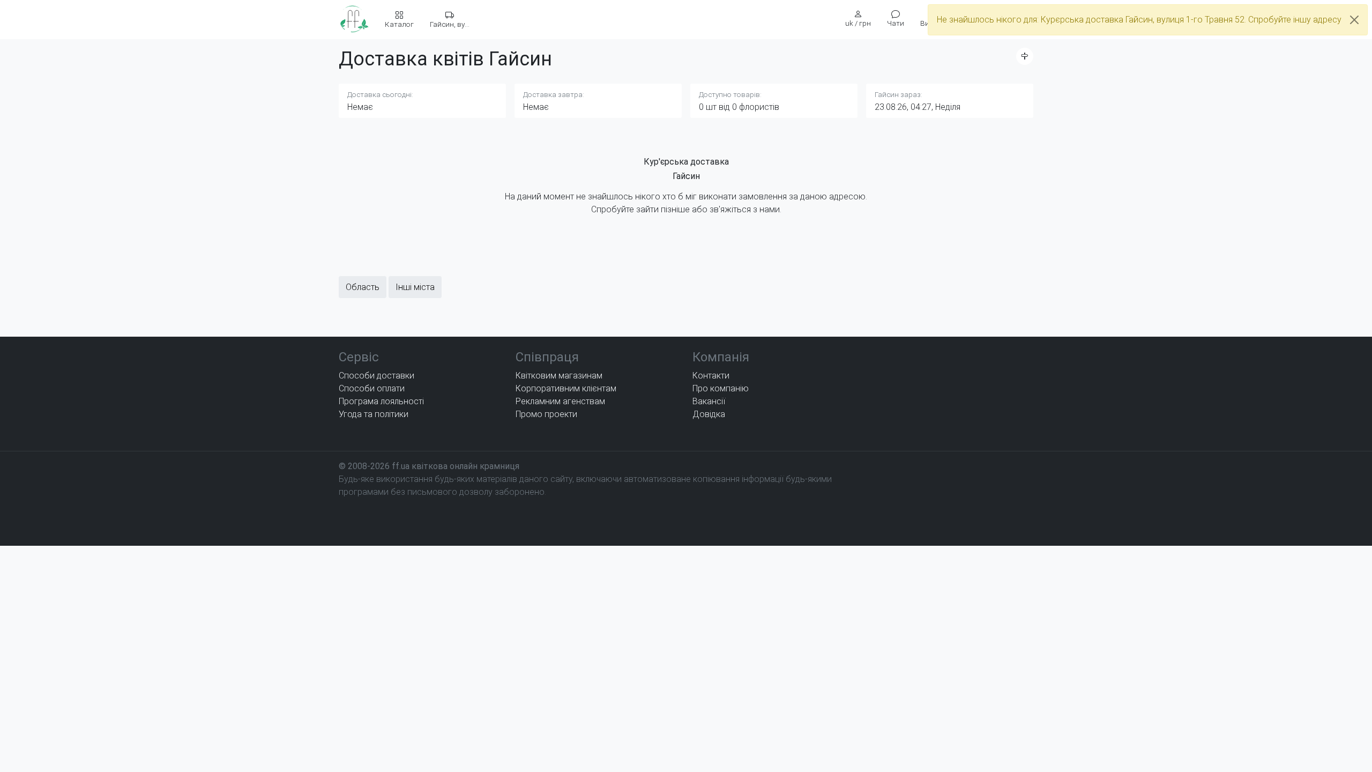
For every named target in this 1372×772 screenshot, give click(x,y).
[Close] (1354, 20)
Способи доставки (376, 375)
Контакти (710, 375)
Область (362, 287)
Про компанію (720, 388)
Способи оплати (372, 388)
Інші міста (415, 287)
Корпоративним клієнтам (566, 388)
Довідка (708, 414)
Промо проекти (546, 414)
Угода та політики (373, 414)
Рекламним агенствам (560, 401)
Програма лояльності (381, 401)
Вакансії (708, 401)
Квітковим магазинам (559, 375)
